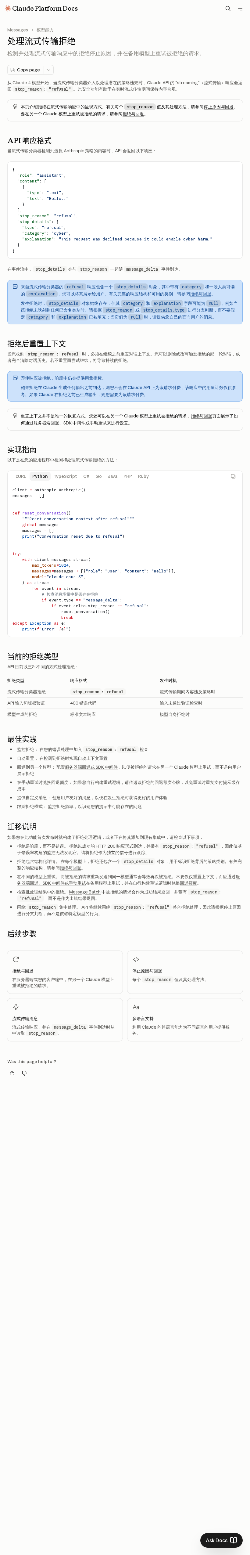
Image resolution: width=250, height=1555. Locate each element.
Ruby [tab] (143, 476)
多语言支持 (143, 1018)
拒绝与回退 (133, 114)
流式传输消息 (25, 1018)
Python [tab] (40, 476)
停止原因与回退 (219, 107)
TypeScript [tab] (65, 476)
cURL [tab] (21, 476)
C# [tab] (86, 476)
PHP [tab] (127, 476)
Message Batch (85, 892)
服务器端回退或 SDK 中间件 (91, 767)
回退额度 (163, 782)
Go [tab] (98, 476)
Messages (17, 30)
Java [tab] (112, 476)
